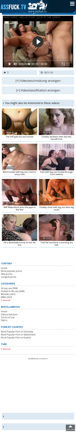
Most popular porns (11, 271)
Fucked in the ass (12, 291)
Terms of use (8, 317)
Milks (6, 297)
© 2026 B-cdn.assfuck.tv (38, 358)
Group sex (9, 288)
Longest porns (8, 277)
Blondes (8, 294)
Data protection (9, 314)
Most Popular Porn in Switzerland (18, 334)
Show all (6, 300)
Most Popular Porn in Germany (17, 331)
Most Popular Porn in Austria (16, 337)
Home (4, 268)
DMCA (4, 320)
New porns (6, 274)
